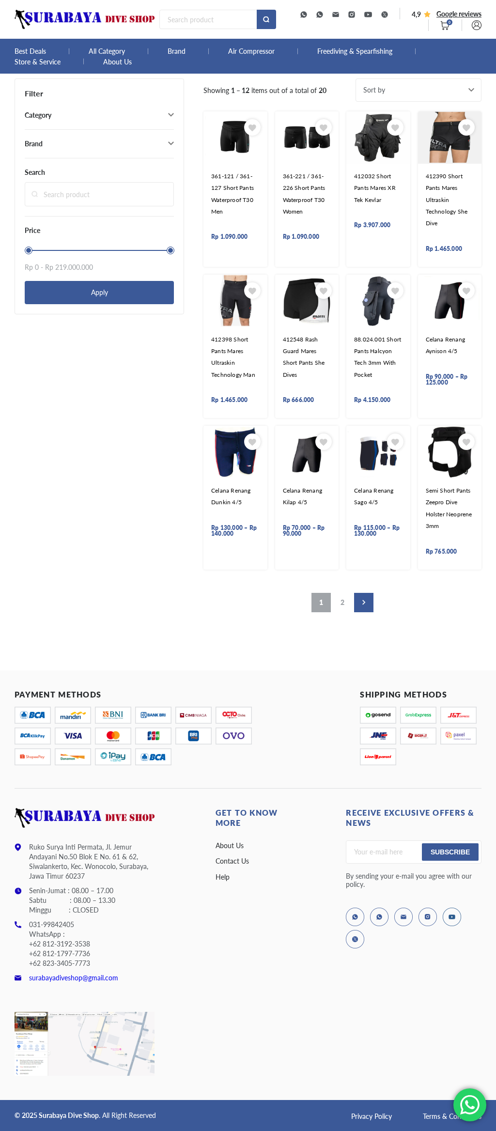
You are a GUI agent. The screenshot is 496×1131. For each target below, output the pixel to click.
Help (223, 877)
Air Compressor (251, 51)
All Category (107, 51)
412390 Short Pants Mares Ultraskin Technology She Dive (447, 199)
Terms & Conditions (452, 1116)
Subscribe (450, 852)
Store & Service (38, 62)
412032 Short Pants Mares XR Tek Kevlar (375, 187)
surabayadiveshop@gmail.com (73, 978)
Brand (177, 51)
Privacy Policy (371, 1116)
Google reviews (458, 14)
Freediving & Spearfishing (354, 51)
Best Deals (30, 51)
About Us (117, 62)
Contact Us (232, 861)
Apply (99, 292)
